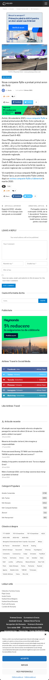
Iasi (28, 558)
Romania (31, 566)
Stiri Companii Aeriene (9, 508)
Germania (13, 558)
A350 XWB (6, 537)
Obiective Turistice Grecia (11, 591)
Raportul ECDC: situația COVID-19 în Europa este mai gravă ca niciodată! (12, 211)
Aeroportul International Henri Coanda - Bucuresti (19, 542)
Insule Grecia (6, 596)
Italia (41, 558)
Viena (18, 574)
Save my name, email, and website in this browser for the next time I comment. (23, 279)
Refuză (24, 665)
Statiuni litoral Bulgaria (9, 599)
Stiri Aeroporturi (7, 517)
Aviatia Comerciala (8, 493)
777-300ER (6, 533)
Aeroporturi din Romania (16, 624)
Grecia (21, 558)
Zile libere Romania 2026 (32, 628)
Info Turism (6, 498)
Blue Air (25, 546)
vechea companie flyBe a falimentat (25, 178)
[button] (45, 634)
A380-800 (25, 537)
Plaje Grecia (6, 593)
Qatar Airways (13, 566)
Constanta (6, 554)
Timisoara (32, 570)
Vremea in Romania (35, 624)
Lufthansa (19, 562)
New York (41, 562)
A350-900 (16, 537)
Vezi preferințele (24, 672)
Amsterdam (16, 546)
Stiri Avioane (7, 77)
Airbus (40, 542)
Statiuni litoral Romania (10, 601)
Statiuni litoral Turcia (32, 621)
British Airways (8, 550)
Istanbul (34, 558)
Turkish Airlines (8, 574)
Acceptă (25, 658)
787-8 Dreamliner (18, 533)
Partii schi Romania (8, 604)
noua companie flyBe (36, 118)
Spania (5, 570)
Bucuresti (19, 550)
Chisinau (28, 550)
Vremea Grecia (16, 618)
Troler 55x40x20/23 (37, 631)
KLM (4, 562)
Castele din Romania (9, 607)
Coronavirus (17, 554)
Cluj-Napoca (38, 550)
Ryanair (39, 566)
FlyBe (9, 186)
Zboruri (4, 513)
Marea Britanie (30, 562)
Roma (23, 566)
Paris (4, 566)
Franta (5, 558)
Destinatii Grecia (15, 621)
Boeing (33, 546)
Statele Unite (14, 570)
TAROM (24, 570)
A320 (43, 533)
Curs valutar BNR (13, 628)
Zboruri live (23, 631)
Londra (10, 562)
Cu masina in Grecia (31, 618)
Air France (6, 546)
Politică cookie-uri (17, 677)
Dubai (25, 554)
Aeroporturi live (10, 631)
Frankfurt (42, 554)
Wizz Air (25, 574)
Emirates (33, 554)
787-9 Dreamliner (32, 533)
